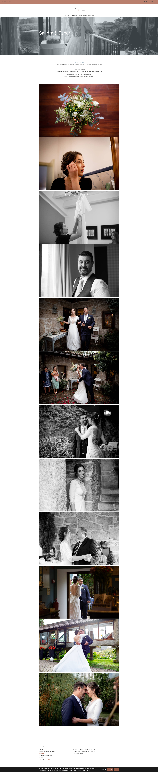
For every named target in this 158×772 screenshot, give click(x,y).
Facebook (148, 1)
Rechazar (110, 769)
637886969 (14, 1)
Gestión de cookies (81, 762)
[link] (79, 9)
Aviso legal (65, 762)
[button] (75, 15)
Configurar (103, 769)
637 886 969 (41, 753)
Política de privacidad (90, 762)
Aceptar (116, 769)
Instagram (154, 1)
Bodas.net (50, 759)
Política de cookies (72, 762)
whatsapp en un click (6, 1)
